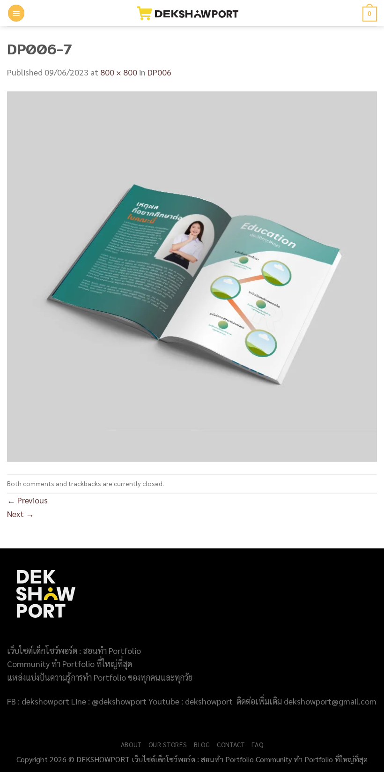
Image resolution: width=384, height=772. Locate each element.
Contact (231, 744)
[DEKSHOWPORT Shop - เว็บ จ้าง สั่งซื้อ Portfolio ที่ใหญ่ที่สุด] (192, 13)
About (131, 744)
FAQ (257, 744)
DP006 (159, 72)
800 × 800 (118, 72)
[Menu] (16, 13)
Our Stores (167, 744)
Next (20, 513)
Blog (202, 744)
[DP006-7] (192, 275)
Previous (27, 500)
